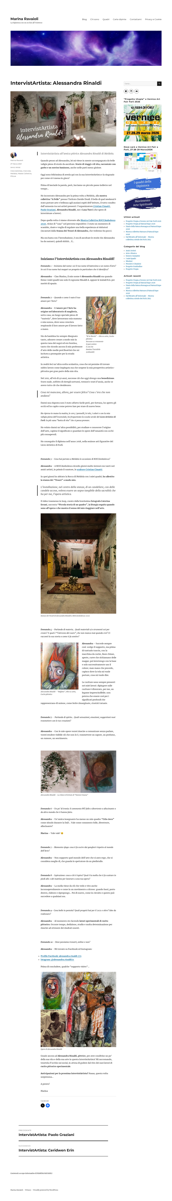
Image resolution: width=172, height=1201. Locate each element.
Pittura (13, 176)
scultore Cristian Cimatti (89, 469)
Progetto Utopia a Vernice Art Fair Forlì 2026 (143, 221)
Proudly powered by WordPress (45, 1190)
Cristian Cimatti (101, 206)
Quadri (106, 19)
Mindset (129, 261)
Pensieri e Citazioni (133, 264)
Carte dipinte (119, 19)
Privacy (28, 1190)
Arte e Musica (131, 253)
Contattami (136, 19)
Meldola (13, 174)
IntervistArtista (16, 171)
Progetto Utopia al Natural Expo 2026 (140, 224)
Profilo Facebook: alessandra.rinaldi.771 (61, 956)
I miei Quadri (131, 259)
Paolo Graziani (48, 209)
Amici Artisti (15, 167)
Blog (84, 19)
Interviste (27, 171)
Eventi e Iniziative (133, 256)
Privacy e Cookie (153, 19)
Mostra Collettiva (24, 174)
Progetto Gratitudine (134, 266)
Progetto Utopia (132, 269)
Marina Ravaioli (24, 19)
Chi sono (94, 19)
